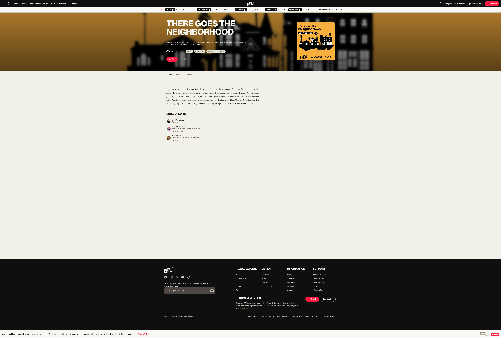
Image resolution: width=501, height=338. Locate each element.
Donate (493, 3)
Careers (290, 278)
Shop (315, 286)
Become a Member (321, 274)
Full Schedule (266, 286)
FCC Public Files (311, 317)
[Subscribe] (212, 290)
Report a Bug (252, 317)
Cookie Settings (329, 317)
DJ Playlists (447, 3)
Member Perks (319, 290)
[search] (10, 4)
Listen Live (476, 3)
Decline (483, 334)
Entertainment (242, 278)
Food (53, 3)
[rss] (181, 60)
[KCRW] (168, 272)
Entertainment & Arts (39, 3)
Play (173, 59)
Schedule (339, 10)
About (178, 74)
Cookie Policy (296, 317)
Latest (169, 74)
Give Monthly (327, 299)
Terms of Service (280, 317)
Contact (290, 290)
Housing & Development (215, 51)
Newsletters (63, 3)
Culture (189, 51)
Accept (495, 334)
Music (16, 3)
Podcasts (461, 3)
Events (74, 3)
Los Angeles (199, 51)
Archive (188, 74)
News (24, 3)
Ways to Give (318, 282)
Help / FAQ (291, 282)
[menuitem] (185, 59)
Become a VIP (318, 278)
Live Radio (265, 274)
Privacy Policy (265, 317)
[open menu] (4, 4)
